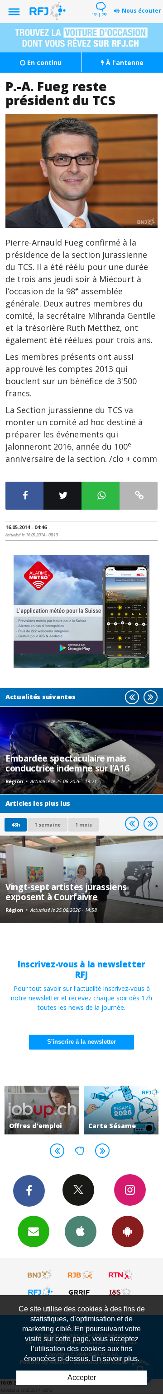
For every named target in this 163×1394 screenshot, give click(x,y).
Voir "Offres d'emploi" (42, 1110)
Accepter (81, 1377)
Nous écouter (141, 10)
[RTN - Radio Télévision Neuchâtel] (120, 1274)
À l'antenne (124, 62)
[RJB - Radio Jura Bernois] (80, 1274)
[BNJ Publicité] (40, 1274)
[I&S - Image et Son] (120, 1292)
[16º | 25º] (99, 1)
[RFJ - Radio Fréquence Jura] (40, 1292)
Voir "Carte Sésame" (121, 1110)
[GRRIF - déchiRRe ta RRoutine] (80, 1292)
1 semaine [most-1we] (47, 824)
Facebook (29, 1191)
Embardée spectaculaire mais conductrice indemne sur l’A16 (67, 763)
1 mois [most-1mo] (83, 824)
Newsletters (33, 1231)
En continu (43, 62)
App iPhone (80, 1231)
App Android (128, 1231)
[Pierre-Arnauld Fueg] (81, 171)
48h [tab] (15, 824)
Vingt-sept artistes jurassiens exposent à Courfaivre (66, 891)
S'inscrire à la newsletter (81, 1041)
